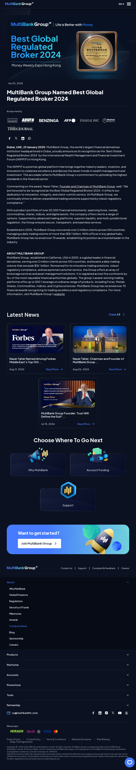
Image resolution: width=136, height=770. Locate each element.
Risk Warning (103, 739)
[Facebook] (93, 713)
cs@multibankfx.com (25, 712)
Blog (12, 632)
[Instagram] (106, 713)
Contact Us (66, 568)
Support (82, 568)
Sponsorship (16, 638)
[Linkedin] (100, 713)
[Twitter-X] (113, 713)
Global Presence (18, 594)
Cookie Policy (33, 739)
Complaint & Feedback (103, 568)
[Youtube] (120, 713)
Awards (13, 619)
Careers (125, 568)
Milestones (15, 613)
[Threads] (126, 713)
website (59, 294)
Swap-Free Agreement (21, 742)
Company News (18, 626)
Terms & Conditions (56, 739)
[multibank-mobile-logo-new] (19, 4)
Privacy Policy (14, 739)
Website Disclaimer (81, 739)
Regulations (16, 601)
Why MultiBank (17, 588)
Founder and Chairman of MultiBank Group (87, 186)
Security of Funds (19, 607)
